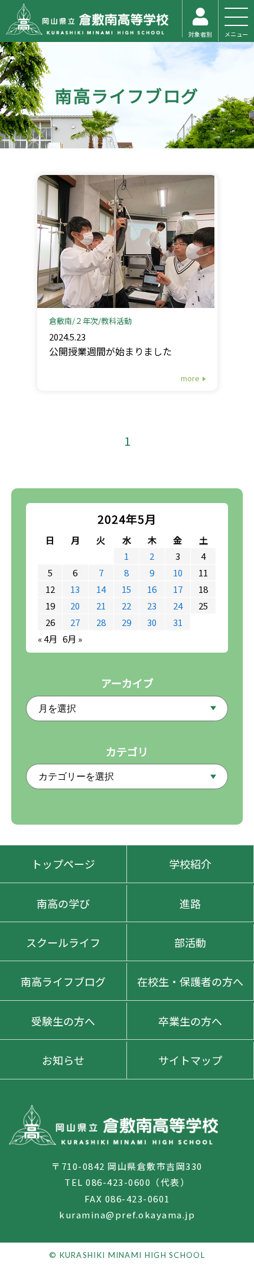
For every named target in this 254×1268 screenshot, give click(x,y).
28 (101, 622)
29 (126, 622)
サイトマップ (190, 1060)
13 (75, 589)
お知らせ (63, 1060)
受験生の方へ (63, 1021)
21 (101, 605)
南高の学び (63, 903)
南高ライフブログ (127, 95)
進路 (190, 903)
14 (101, 589)
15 (126, 589)
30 (152, 622)
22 (126, 605)
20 (75, 605)
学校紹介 (190, 863)
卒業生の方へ (190, 1021)
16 (152, 589)
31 (178, 622)
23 (152, 605)
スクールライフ (63, 942)
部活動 (190, 942)
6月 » (72, 639)
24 (178, 605)
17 (178, 589)
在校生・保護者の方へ (190, 981)
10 (178, 572)
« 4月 (47, 639)
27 (75, 622)
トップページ (63, 863)
